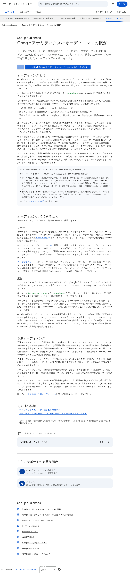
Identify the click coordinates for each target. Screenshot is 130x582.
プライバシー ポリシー (21, 569)
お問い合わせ (122, 12)
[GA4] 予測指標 (28, 537)
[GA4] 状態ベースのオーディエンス (36, 554)
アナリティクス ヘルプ (20, 4)
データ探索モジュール (27, 262)
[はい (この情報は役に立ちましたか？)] (101, 442)
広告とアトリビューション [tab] (90, 18)
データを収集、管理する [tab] (43, 18)
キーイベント (42, 238)
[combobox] (76, 4)
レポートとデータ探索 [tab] (66, 18)
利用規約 (33, 569)
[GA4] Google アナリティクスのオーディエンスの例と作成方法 (47, 515)
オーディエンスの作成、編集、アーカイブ (38, 520)
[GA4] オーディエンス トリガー (34, 543)
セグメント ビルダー (37, 201)
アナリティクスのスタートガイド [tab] (15, 18)
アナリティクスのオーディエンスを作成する (39, 410)
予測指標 (31, 394)
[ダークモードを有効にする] (59, 569)
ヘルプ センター (9, 12)
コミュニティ (25, 12)
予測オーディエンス (47, 394)
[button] (5, 4)
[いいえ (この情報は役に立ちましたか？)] (108, 442)
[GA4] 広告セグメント (31, 548)
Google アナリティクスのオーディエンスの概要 (41, 509)
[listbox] (47, 569)
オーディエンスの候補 (30, 526)
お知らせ (38, 12)
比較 (50, 245)
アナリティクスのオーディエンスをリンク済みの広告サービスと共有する (53, 413)
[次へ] (125, 18)
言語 (43, 566)
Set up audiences (29, 503)
